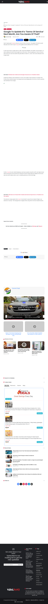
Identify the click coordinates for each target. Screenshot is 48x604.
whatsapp (37, 580)
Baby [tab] (24, 385)
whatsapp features (39, 582)
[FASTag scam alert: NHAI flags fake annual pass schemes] (10, 345)
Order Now (8, 399)
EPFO (37, 561)
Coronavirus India (39, 555)
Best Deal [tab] (7, 385)
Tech (9, 25)
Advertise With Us (34, 600)
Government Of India (39, 568)
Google (13, 43)
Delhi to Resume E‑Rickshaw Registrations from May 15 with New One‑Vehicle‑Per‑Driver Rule (24, 309)
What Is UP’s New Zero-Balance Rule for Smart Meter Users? (37, 352)
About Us (28, 600)
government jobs (39, 563)
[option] (24, 308)
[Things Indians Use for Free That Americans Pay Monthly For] (9, 452)
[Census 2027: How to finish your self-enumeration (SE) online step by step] (24, 344)
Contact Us (41, 600)
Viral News (9, 29)
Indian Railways (38, 572)
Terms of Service (15, 248)
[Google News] (24, 252)
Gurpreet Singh (8, 36)
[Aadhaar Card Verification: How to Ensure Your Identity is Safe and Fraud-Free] (9, 475)
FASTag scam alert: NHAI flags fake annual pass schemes (9, 351)
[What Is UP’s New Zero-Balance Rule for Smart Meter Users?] (38, 345)
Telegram (40, 226)
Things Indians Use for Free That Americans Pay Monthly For (25, 450)
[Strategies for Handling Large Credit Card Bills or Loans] (9, 466)
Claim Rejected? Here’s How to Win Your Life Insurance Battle (26, 469)
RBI (41, 576)
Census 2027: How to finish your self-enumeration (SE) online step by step (23, 350)
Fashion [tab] (19, 385)
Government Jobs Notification (39, 566)
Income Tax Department (38, 570)
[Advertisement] (24, 13)
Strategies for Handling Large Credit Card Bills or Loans (25, 464)
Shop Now (39, 413)
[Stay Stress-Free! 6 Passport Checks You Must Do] (9, 456)
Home (6, 25)
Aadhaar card (38, 551)
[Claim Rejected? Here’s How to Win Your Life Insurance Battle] (9, 470)
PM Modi (37, 576)
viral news (37, 578)
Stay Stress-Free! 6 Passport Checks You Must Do (23, 455)
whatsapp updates (39, 584)
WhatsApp (34, 226)
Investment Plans (39, 574)
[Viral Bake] (24, 2)
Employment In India (39, 559)
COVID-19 (37, 557)
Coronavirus (38, 553)
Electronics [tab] (12, 385)
